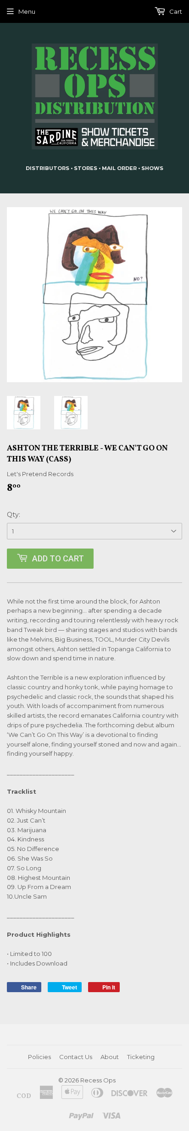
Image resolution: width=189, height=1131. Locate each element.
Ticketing (141, 1056)
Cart (175, 11)
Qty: (13, 515)
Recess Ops (98, 1080)
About (109, 1056)
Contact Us (75, 1056)
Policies (39, 1056)
